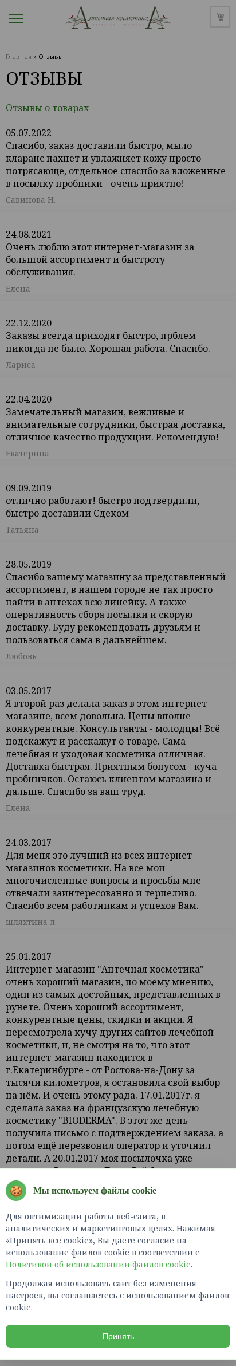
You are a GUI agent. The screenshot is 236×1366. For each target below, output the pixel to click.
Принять (118, 1336)
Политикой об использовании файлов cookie (98, 1264)
